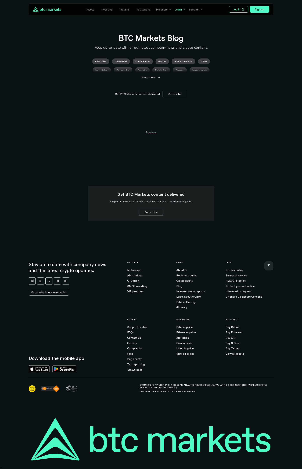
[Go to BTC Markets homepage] (47, 9)
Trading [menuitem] (124, 9)
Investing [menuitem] (107, 9)
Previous (151, 132)
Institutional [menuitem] (143, 9)
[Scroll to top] (268, 265)
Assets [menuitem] (90, 9)
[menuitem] (163, 9)
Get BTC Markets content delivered (137, 94)
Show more (148, 77)
